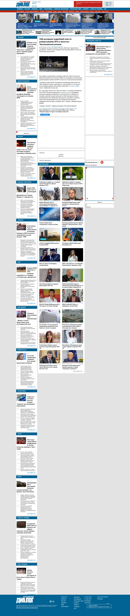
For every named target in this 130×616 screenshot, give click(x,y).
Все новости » (31, 77)
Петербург (49, 11)
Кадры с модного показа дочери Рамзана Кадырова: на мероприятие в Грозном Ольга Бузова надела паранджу (27, 497)
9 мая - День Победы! (32, 11)
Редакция (87, 601)
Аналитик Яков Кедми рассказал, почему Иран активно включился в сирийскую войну (26, 205)
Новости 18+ (49, 262)
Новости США (51, 108)
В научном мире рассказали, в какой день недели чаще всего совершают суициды (28, 546)
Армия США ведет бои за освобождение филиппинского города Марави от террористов (48, 204)
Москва (42, 11)
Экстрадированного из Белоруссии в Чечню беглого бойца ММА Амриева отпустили (28, 164)
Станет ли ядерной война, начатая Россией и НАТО (41, 25)
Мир (40, 9)
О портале (87, 599)
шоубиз (86, 9)
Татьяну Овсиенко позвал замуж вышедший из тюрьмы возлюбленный (28, 340)
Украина (34, 9)
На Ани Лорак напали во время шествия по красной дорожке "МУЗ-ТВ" (49, 346)
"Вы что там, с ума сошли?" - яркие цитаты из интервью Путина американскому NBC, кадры (28, 113)
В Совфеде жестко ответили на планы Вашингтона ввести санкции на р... (103, 25)
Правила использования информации (27, 608)
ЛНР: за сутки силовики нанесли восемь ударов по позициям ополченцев (27, 201)
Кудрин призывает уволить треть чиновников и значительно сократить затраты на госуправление (27, 411)
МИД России (45, 108)
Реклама (100, 599)
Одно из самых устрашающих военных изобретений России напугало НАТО (26, 102)
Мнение (71, 11)
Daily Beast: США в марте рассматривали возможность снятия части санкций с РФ (28, 415)
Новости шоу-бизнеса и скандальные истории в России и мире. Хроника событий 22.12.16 (26, 73)
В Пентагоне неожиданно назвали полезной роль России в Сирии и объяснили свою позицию (72, 326)
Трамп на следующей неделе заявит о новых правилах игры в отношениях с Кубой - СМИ (27, 290)
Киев (55, 11)
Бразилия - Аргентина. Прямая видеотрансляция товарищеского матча (27, 460)
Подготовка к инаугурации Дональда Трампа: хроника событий (27, 69)
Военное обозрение (61, 9)
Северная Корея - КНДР (71, 108)
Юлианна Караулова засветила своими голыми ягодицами (27, 378)
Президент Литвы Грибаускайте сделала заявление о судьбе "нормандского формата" (71, 367)
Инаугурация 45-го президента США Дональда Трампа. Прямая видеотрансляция (27, 64)
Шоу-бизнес (49, 282)
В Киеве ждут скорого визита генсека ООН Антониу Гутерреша (28, 245)
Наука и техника (96, 9)
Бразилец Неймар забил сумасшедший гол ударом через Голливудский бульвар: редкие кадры (27, 456)
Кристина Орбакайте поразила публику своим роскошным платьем (27, 336)
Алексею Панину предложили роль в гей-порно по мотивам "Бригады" (28, 332)
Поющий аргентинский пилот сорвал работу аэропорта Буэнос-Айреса (28, 281)
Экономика (48, 9)
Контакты (87, 602)
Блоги (92, 11)
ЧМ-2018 (97, 11)
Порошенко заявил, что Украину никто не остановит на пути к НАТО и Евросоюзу (28, 248)
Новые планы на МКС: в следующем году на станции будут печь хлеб (28, 549)
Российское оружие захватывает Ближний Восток (89, 3)
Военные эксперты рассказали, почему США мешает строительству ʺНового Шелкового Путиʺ (27, 541)
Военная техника (58, 108)
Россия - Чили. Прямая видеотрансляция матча (26, 452)
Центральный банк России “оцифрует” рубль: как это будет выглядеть (27, 426)
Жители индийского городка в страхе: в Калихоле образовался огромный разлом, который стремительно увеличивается (28, 555)
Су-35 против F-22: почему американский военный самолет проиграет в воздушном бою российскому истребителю (27, 59)
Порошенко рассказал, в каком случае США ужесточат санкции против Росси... (87, 32)
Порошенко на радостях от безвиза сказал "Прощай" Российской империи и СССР (28, 241)
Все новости (20, 11)
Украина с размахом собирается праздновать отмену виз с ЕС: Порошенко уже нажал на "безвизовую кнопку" (28, 254)
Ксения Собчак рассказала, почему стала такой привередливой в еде (27, 174)
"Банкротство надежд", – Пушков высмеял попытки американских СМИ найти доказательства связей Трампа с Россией (27, 170)
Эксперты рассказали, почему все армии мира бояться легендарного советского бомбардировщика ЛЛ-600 (27, 108)
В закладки (45, 114)
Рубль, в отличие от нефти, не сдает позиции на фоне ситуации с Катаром (27, 419)
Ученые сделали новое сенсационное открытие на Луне (27, 537)
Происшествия (75, 9)
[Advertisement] (73, 65)
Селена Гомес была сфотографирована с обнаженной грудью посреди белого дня (26, 368)
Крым (59, 11)
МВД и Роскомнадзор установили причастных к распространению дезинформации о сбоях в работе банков (27, 159)
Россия (27, 9)
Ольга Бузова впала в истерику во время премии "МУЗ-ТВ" (27, 328)
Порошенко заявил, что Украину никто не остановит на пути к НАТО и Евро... (28, 32)
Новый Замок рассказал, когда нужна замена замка (27, 588)
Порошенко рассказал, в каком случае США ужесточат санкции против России (48, 367)
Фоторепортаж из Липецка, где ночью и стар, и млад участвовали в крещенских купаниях (27, 502)
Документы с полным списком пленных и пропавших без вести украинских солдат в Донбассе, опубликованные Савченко (28, 508)
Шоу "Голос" (105, 11)
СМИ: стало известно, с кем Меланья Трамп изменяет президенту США (68, 32)
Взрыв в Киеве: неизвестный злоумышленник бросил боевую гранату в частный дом (101, 71)
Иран (64, 108)
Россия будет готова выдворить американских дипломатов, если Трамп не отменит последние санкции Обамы (48, 327)
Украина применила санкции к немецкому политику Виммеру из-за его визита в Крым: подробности (72, 285)
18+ (105, 9)
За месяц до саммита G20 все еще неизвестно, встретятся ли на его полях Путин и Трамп (27, 299)
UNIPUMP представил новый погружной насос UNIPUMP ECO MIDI (28, 591)
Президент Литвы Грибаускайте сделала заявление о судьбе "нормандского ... (107, 32)
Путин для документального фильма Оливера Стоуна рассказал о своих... (25, 25)
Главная (20, 9)
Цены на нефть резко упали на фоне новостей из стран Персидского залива (27, 422)
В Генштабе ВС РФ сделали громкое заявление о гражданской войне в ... (89, 25)
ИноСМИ (65, 11)
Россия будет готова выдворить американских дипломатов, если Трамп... (73, 25)
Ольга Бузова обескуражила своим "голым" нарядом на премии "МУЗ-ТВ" (72, 346)
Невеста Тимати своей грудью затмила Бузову (26, 372)
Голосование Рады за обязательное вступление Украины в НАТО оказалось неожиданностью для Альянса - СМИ (98, 50)
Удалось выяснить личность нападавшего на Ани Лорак (27, 343)
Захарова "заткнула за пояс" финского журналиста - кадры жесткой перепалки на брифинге (28, 124)
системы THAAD (74, 86)
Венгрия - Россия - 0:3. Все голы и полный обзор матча (27, 470)
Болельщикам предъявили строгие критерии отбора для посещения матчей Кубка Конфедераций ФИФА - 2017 (28, 466)
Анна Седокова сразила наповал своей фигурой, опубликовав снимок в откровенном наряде (27, 383)
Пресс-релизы (84, 11)
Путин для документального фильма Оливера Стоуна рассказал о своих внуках (72, 224)
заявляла (63, 92)
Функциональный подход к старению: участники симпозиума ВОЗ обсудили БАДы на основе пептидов (27, 584)
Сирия (77, 11)
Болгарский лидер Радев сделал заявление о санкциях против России (48, 32)
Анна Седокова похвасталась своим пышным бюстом (26, 375)
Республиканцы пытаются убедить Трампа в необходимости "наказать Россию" (27, 286)
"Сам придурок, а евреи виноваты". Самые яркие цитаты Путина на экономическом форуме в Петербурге (27, 119)
